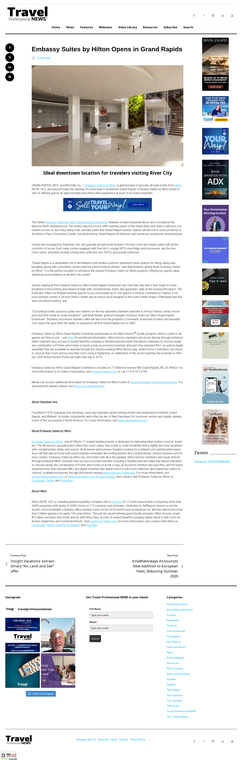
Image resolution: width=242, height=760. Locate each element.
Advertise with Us (86, 739)
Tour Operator (174, 695)
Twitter (50, 480)
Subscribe (170, 27)
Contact (123, 739)
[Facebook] (194, 741)
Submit (95, 638)
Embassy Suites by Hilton (100, 185)
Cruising (171, 615)
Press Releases (175, 657)
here (71, 337)
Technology (173, 689)
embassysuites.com (104, 371)
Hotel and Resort (176, 647)
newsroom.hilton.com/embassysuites (153, 382)
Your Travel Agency (177, 716)
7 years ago (43, 57)
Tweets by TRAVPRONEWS (212, 461)
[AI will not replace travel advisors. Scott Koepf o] (58, 635)
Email (93, 622)
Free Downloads (176, 631)
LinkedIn (60, 525)
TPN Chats (173, 705)
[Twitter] (203, 737)
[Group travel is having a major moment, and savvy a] (22, 670)
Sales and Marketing (178, 673)
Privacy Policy (137, 739)
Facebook (38, 480)
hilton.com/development (89, 386)
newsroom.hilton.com (103, 521)
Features (86, 27)
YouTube (91, 525)
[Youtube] (232, 741)
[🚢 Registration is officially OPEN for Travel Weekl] (22, 635)
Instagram (66, 480)
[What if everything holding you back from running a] (58, 670)
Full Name (95, 609)
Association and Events (180, 609)
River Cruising (174, 668)
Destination (173, 620)
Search (188, 27)
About (114, 739)
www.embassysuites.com (48, 476)
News (70, 27)
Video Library (127, 27)
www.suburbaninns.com (133, 420)
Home (56, 27)
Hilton (178, 185)
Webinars (105, 27)
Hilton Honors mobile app (119, 472)
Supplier (171, 679)
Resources (150, 27)
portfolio (116, 501)
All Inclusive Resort (177, 604)
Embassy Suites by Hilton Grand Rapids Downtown (76, 222)
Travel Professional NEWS (181, 711)
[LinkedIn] (222, 741)
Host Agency (174, 636)
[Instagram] (213, 741)
